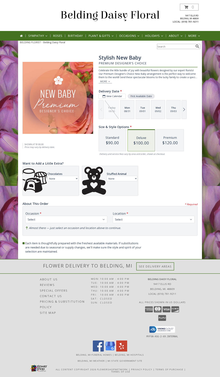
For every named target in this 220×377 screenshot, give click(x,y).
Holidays (152, 36)
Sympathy (36, 36)
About (174, 36)
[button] (189, 7)
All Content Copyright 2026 (76, 369)
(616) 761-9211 (190, 21)
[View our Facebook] (98, 350)
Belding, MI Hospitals (129, 354)
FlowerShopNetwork (112, 369)
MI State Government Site (125, 360)
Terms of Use (120, 371)
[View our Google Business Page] (110, 350)
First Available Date (141, 96)
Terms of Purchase (169, 369)
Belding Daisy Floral (110, 15)
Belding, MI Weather (91, 360)
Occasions (127, 36)
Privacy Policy (141, 369)
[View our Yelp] (121, 350)
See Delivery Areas (155, 266)
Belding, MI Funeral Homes (94, 354)
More (192, 36)
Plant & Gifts (99, 36)
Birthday (75, 36)
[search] (197, 46)
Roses (57, 36)
